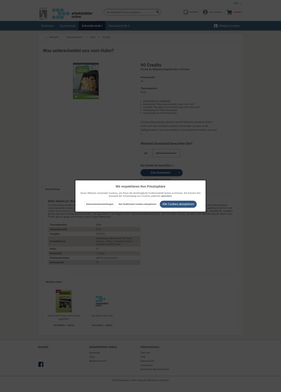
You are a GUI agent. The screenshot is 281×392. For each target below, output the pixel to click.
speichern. (166, 196)
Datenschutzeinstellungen (100, 204)
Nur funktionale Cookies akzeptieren (137, 204)
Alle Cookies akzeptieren (178, 204)
